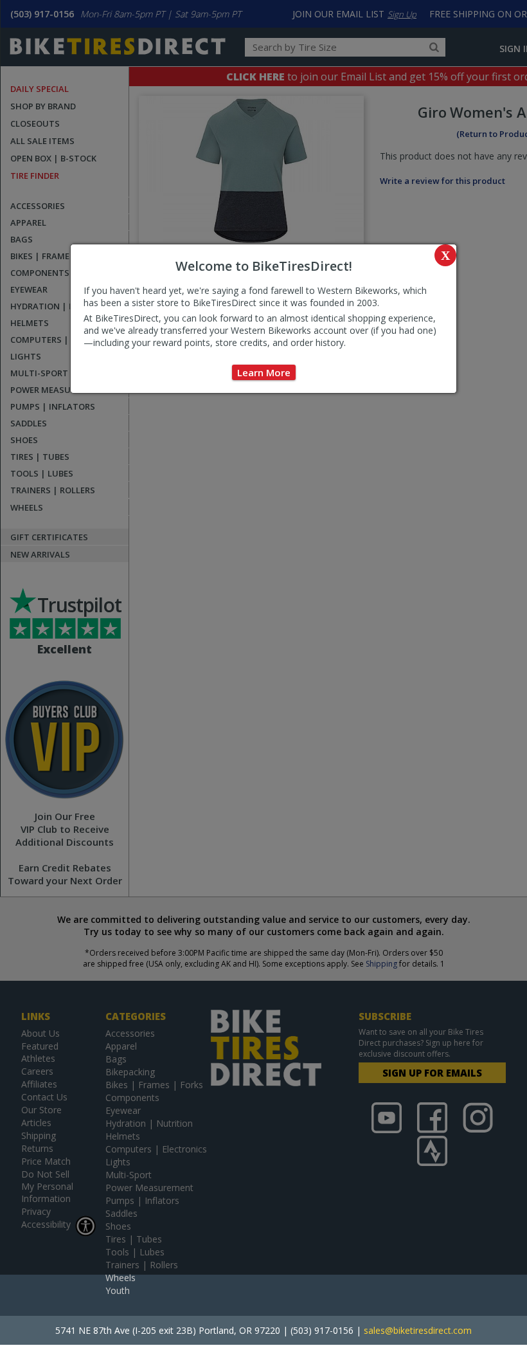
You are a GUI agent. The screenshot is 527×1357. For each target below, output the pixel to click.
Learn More (263, 372)
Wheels (120, 1277)
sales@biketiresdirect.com (418, 1330)
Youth (117, 1290)
